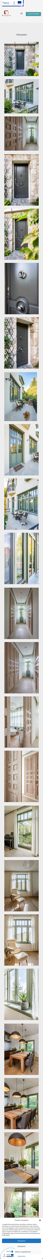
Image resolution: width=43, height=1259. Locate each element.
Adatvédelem (22, 1256)
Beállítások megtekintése (21, 1252)
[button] (40, 1220)
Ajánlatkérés (33, 14)
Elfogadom (22, 1241)
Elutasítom (21, 1246)
